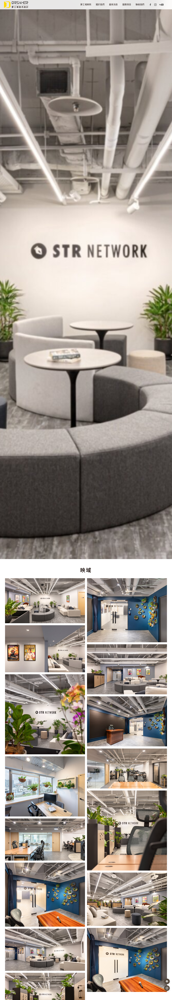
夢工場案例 (85, 4)
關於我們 (100, 4)
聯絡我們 (140, 4)
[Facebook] (150, 4)
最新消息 (113, 4)
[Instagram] (155, 4)
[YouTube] (161, 4)
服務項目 (126, 4)
